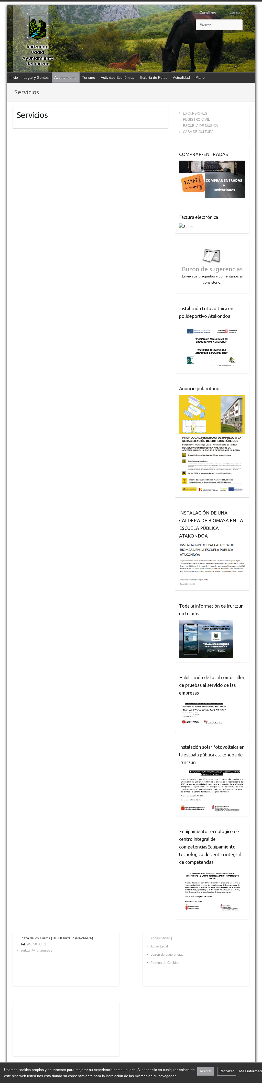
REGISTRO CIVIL (196, 119)
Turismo (88, 77)
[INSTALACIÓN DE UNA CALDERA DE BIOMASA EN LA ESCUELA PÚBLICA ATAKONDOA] (212, 545)
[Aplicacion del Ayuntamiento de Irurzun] (206, 623)
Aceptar (205, 1071)
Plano (200, 77)
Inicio (13, 77)
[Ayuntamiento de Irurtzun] (37, 39)
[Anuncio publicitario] (212, 398)
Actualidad (181, 77)
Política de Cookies (164, 963)
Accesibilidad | (161, 938)
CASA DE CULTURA (198, 132)
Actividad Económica (117, 77)
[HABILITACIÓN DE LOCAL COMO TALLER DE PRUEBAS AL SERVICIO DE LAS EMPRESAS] (204, 702)
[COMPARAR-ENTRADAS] (212, 164)
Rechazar (227, 1071)
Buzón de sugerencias (212, 269)
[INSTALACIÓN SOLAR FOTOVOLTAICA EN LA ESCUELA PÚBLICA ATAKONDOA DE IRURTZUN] (212, 772)
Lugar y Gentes (36, 77)
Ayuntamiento (65, 77)
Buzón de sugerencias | (167, 954)
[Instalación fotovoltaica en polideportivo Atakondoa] (212, 325)
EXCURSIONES (195, 113)
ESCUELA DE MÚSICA (200, 126)
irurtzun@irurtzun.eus (36, 950)
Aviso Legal (159, 946)
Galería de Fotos (153, 77)
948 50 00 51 (36, 944)
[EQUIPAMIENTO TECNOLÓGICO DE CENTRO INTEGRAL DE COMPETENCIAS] (212, 871)
